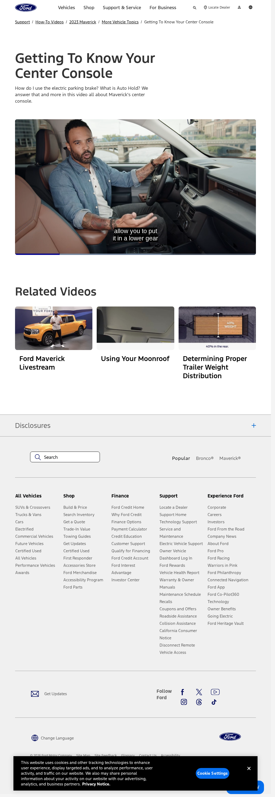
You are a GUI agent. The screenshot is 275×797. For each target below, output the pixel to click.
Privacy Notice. (96, 784)
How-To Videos (49, 21)
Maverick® (230, 458)
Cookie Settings (212, 773)
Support (22, 21)
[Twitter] (199, 692)
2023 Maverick (82, 21)
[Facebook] (184, 692)
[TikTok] (214, 702)
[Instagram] (184, 702)
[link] (83, 756)
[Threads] (199, 702)
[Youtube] (215, 692)
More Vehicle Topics (120, 21)
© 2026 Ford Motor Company (51, 756)
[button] (85, 498)
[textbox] (65, 457)
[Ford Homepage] (230, 737)
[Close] (249, 773)
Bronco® (205, 458)
